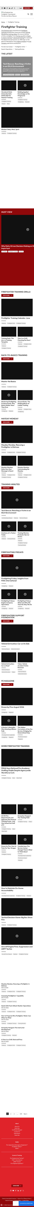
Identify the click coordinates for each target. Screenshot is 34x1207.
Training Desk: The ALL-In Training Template (7, 340)
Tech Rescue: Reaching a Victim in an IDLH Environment (17, 65)
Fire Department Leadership (8, 735)
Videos (13, 672)
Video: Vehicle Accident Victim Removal (23, 665)
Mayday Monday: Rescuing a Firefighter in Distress (13, 446)
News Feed (19, 778)
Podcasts (27, 101)
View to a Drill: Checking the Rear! (24, 339)
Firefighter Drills (11, 323)
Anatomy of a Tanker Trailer (8, 534)
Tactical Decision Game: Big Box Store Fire (16, 918)
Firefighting (20, 101)
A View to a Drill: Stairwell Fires (11, 1039)
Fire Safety (4, 251)
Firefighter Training (6, 101)
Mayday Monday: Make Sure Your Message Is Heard (7, 469)
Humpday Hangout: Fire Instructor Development (13, 1028)
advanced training (18, 38)
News (8, 103)
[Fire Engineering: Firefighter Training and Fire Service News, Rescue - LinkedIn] (9, 8)
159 (21, 1114)
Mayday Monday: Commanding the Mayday (23, 469)
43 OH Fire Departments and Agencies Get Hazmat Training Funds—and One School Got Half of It (8, 820)
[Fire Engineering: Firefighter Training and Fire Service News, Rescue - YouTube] (4, 8)
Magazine (11, 712)
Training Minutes (11, 538)
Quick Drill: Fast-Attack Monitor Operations (16, 1006)
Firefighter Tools (27, 409)
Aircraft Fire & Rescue (7, 954)
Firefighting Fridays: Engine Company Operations (8, 602)
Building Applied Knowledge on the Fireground (24, 94)
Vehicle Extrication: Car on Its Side (15, 644)
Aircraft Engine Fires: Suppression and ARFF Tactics (17, 947)
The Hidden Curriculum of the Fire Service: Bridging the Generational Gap (25, 730)
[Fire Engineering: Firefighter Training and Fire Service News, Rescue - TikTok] (12, 8)
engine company (21, 41)
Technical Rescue (25, 74)
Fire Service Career (22, 736)
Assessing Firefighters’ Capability (12, 996)
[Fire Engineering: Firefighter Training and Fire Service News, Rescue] (9, 14)
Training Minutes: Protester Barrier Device (23, 535)
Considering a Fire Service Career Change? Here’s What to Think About (25, 849)
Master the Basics (8, 381)
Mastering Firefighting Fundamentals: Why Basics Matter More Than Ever (8, 404)
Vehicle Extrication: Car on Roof (7, 665)
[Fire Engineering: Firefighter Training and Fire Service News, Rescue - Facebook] (7, 8)
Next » (25, 1114)
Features (17, 74)
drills (10, 36)
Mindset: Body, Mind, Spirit (10, 129)
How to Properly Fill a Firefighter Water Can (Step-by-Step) (16, 1017)
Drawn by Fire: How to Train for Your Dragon (8, 847)
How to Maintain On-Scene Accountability (12, 889)
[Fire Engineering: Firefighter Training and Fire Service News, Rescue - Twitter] (14, 8)
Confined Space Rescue (9, 74)
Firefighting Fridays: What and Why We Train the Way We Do (25, 602)
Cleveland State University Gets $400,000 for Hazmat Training (6, 94)
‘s (6, 30)
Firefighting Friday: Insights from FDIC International (14, 579)
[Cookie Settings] (1, 1205)
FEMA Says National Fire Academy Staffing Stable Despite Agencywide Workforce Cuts (16, 770)
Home (3, 22)
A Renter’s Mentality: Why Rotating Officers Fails (8, 729)
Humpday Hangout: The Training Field (24, 817)
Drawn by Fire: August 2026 (12, 707)
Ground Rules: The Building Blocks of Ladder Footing (24, 403)
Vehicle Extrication (15, 649)
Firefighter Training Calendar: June (15, 318)
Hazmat (3, 103)
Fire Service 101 (20, 36)
